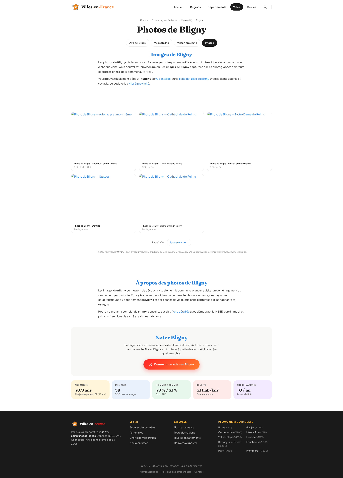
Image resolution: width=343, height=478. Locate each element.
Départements (217, 7)
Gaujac (254, 427)
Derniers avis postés (185, 442)
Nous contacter (139, 442)
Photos (209, 42)
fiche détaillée (181, 311)
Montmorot (257, 450)
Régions (195, 7)
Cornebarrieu (230, 432)
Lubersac (255, 437)
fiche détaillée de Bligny (194, 78)
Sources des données (142, 427)
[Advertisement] (171, 97)
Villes (236, 7)
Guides (251, 7)
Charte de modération (143, 437)
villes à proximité (138, 83)
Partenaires (136, 432)
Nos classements (184, 427)
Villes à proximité (187, 42)
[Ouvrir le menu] (271, 7)
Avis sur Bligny (137, 42)
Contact (198, 471)
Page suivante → (179, 242)
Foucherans (257, 442)
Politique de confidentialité (176, 471)
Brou (225, 427)
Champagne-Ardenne (164, 20)
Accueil (178, 7)
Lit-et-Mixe (256, 432)
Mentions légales (149, 471)
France (144, 20)
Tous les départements (187, 437)
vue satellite (163, 78)
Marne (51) (186, 20)
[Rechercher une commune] (265, 7)
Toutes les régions (184, 432)
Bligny (199, 20)
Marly (225, 450)
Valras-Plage (230, 437)
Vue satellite (161, 42)
